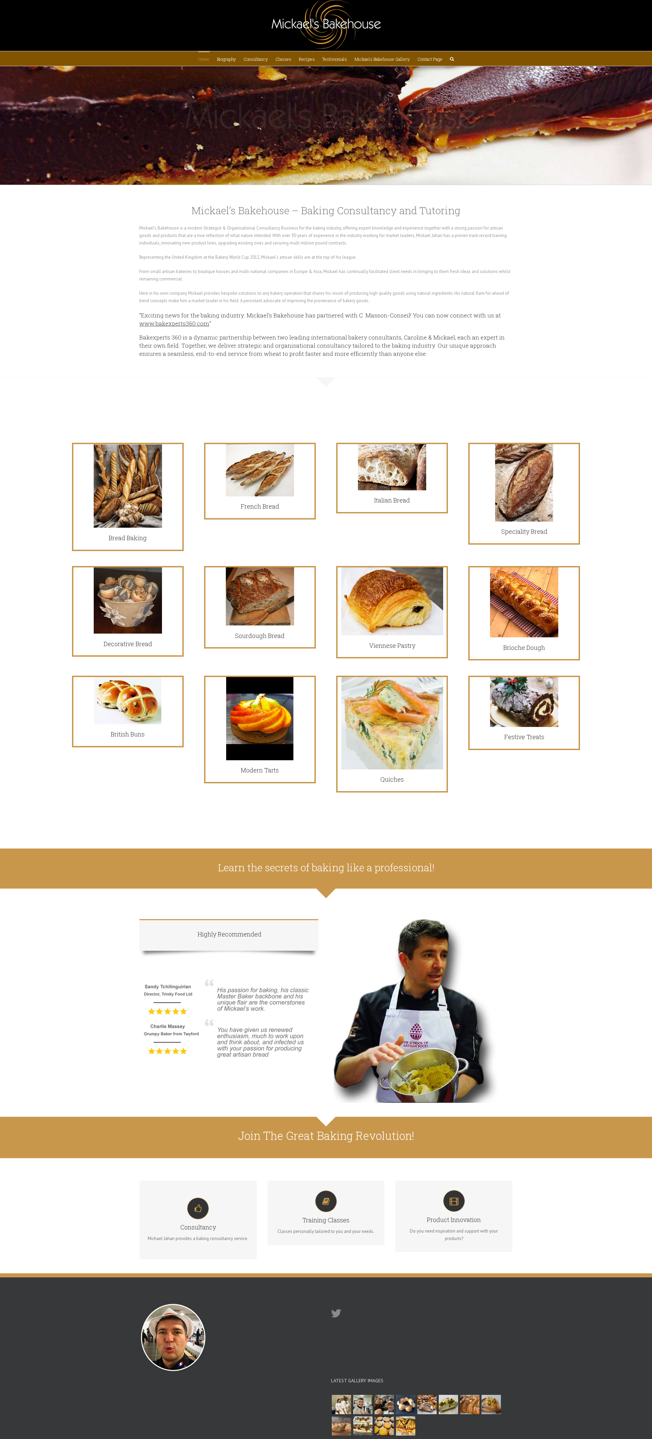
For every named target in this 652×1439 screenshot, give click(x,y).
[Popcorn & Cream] (491, 1404)
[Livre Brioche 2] (362, 1404)
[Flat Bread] (362, 1426)
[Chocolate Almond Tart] (405, 1426)
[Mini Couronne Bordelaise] (405, 1404)
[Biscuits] (384, 1426)
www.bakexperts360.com (174, 323)
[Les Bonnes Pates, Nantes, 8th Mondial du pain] (384, 1404)
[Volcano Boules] (341, 1426)
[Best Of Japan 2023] (341, 1404)
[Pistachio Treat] (448, 1404)
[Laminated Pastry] (427, 1404)
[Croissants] (469, 1404)
